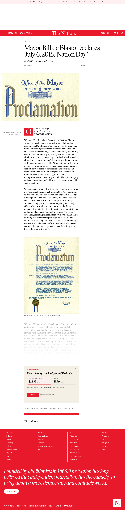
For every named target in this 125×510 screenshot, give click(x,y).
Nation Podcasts (75, 456)
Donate (11, 491)
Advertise (73, 443)
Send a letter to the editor (47, 408)
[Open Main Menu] (3, 33)
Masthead (41, 439)
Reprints (41, 449)
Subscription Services (45, 446)
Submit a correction (31, 408)
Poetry (8, 456)
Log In (116, 33)
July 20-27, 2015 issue (10, 135)
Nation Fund (68, 506)
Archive (41, 443)
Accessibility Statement (37, 506)
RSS (103, 449)
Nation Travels (75, 453)
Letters (9, 459)
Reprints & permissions (65, 408)
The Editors (28, 66)
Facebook (105, 436)
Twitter (104, 439)
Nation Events (75, 446)
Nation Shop (74, 449)
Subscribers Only (34, 369)
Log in (52, 394)
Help (50, 506)
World (8, 439)
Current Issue (43, 436)
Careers (58, 506)
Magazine (12, 33)
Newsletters (26, 33)
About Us (73, 436)
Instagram (105, 443)
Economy (9, 443)
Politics (9, 436)
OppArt (9, 453)
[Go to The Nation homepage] (63, 33)
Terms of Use (21, 506)
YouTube (105, 446)
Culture (9, 446)
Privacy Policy (93, 2)
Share (83, 66)
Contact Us (74, 439)
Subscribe (106, 33)
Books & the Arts (12, 449)
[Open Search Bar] (122, 33)
